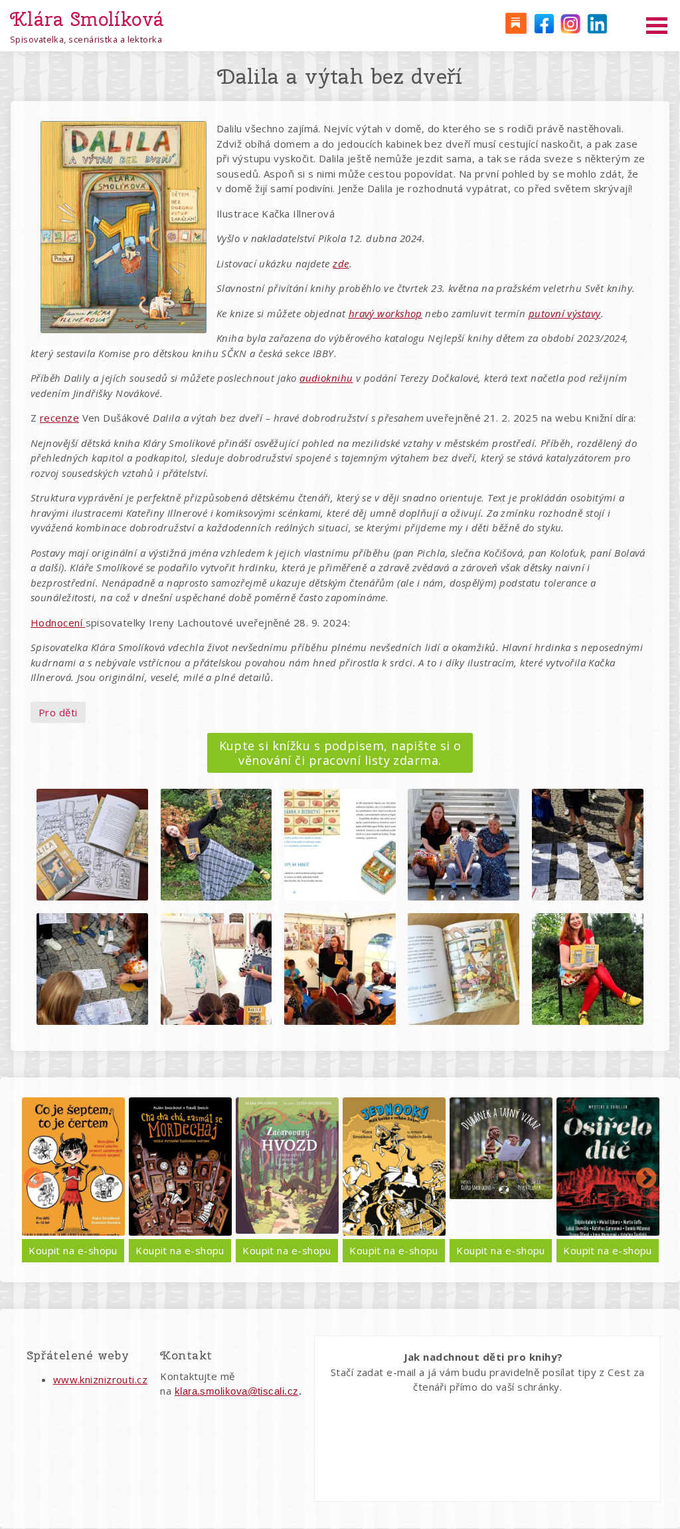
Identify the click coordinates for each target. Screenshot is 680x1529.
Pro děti (58, 712)
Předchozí (34, 1179)
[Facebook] (542, 23)
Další (646, 1179)
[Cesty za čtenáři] (515, 23)
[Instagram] (570, 23)
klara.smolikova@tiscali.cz (237, 1391)
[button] (92, 845)
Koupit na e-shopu (73, 1250)
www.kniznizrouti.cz (100, 1379)
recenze (59, 417)
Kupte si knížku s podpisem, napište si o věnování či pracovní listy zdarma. (340, 753)
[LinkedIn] (597, 23)
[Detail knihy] (73, 1166)
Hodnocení (58, 622)
